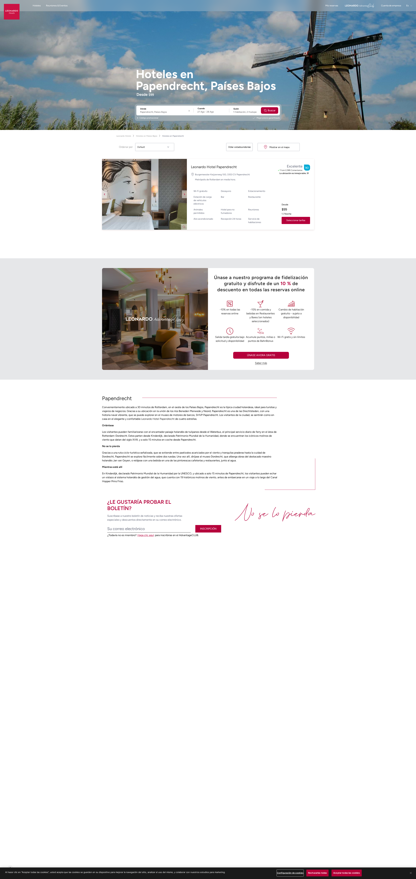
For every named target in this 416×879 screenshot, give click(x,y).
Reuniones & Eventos (57, 5)
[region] (208, 873)
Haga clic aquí (145, 535)
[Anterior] (104, 194)
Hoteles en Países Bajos (146, 136)
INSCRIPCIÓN (208, 528)
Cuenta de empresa (391, 5)
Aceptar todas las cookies (346, 873)
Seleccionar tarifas (295, 220)
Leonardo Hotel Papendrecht (214, 167)
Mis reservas (331, 5)
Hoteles (37, 5)
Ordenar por (126, 146)
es (407, 5)
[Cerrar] (410, 873)
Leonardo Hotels (123, 136)
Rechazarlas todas (317, 873)
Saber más (261, 363)
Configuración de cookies (290, 873)
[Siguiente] (184, 194)
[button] (144, 194)
